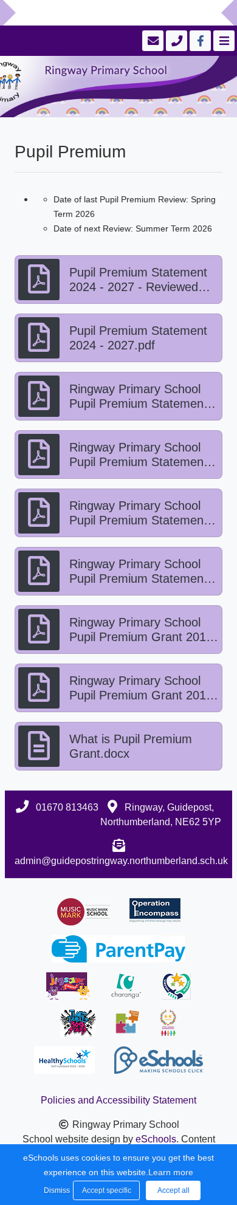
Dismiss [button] (55, 1190)
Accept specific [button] (106, 1190)
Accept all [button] (173, 1190)
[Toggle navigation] (223, 40)
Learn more (170, 1172)
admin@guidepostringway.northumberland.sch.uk (121, 861)
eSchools (156, 1139)
